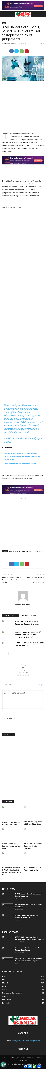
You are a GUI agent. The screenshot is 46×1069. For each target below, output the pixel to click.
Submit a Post (23, 1060)
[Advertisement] (23, 107)
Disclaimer (38, 1058)
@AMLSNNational (14, 551)
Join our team (21, 1058)
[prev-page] (3, 653)
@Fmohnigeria (18, 412)
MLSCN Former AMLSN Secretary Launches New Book (11, 846)
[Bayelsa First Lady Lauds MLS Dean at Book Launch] (34, 813)
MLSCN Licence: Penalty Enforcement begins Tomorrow (11, 824)
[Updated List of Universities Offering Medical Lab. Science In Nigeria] (7, 961)
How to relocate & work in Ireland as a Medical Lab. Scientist (11, 580)
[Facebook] (11, 51)
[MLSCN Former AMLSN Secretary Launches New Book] (12, 835)
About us (30, 1058)
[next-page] (7, 653)
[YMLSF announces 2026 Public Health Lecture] (34, 859)
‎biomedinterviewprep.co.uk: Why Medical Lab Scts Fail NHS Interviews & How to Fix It (28, 634)
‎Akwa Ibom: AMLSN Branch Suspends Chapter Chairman (33, 846)
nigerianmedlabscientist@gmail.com (27, 1041)
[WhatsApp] (22, 51)
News (4, 23)
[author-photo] (23, 601)
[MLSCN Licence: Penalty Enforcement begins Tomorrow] (12, 813)
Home (4, 1058)
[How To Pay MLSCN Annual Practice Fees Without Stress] (7, 951)
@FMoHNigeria (26, 551)
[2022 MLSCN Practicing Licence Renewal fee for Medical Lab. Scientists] (7, 940)
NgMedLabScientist (10, 43)
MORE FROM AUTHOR (28, 615)
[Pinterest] (27, 51)
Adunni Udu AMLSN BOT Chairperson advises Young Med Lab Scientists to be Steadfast (22, 456)
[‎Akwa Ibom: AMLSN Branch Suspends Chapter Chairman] (7, 624)
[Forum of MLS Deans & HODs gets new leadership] (7, 645)
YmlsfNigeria (38, 551)
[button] (3, 14)
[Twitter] (16, 51)
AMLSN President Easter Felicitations (21, 463)
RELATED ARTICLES (11, 615)
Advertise (11, 1058)
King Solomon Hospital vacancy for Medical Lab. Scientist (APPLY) (35, 580)
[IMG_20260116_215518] (23, 166)
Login (41, 685)
